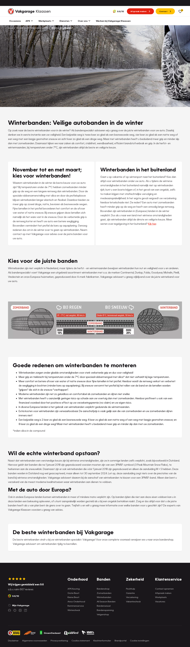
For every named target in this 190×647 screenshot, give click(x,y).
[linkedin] (25, 610)
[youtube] (14, 610)
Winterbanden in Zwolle (37, 28)
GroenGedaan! (52, 633)
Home (10, 28)
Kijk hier (152, 223)
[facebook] (9, 610)
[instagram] (20, 610)
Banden (20, 28)
